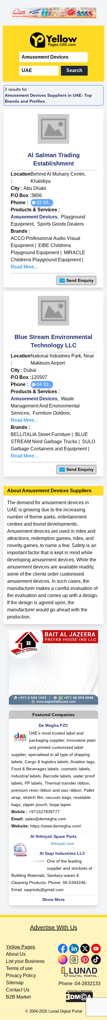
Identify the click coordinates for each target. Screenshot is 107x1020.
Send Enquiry (80, 280)
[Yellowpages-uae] (53, 40)
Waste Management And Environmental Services (45, 406)
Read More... (24, 266)
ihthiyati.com (62, 843)
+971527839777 (44, 811)
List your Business (25, 961)
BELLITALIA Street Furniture (40, 434)
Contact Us (17, 989)
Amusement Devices (34, 216)
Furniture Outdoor (51, 413)
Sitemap (14, 982)
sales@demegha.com (45, 818)
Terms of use (19, 968)
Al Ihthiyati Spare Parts (53, 836)
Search (74, 70)
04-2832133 (87, 983)
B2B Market (18, 996)
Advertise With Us (53, 927)
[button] (42, 202)
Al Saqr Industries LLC (62, 853)
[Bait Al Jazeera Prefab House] (53, 667)
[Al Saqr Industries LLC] (53, 12)
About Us (16, 954)
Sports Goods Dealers (60, 224)
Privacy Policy (21, 975)
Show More (53, 899)
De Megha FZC (53, 725)
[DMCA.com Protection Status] (79, 994)
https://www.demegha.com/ (55, 826)
